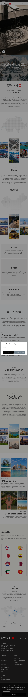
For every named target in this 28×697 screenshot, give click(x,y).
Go (8, 352)
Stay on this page (20, 352)
